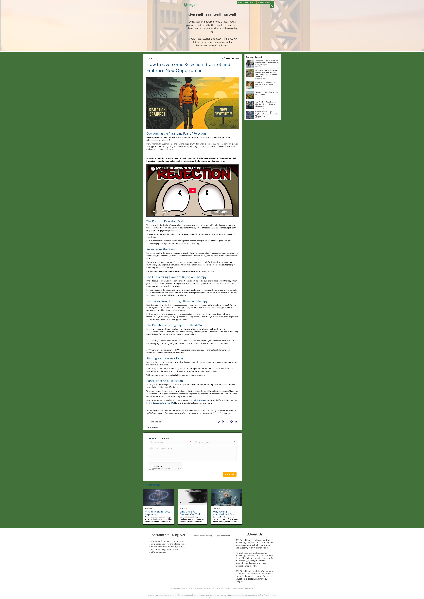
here (216, 597)
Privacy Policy (249, 588)
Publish (231, 474)
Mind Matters (155, 422)
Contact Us (228, 588)
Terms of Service (238, 588)
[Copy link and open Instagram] (218, 421)
